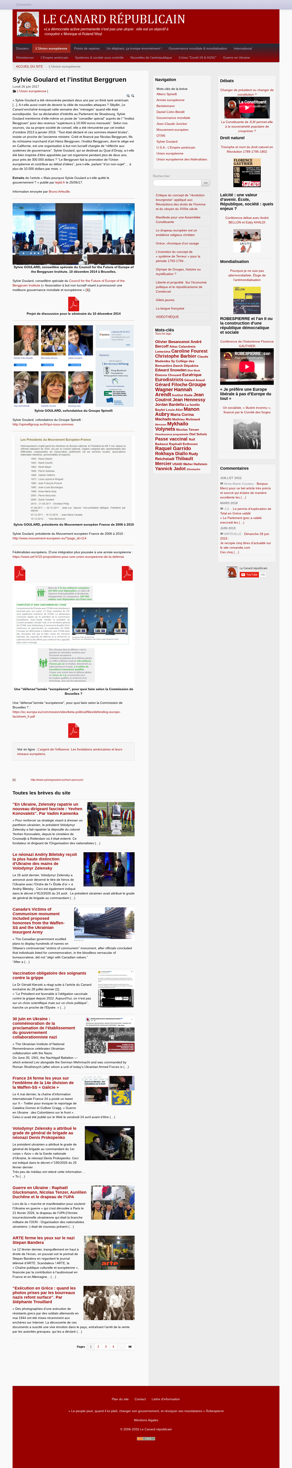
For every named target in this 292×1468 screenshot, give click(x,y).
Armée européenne (170, 100)
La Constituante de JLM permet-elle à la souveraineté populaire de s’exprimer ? (247, 126)
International (243, 48)
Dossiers (22, 48)
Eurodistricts (169, 379)
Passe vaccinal (172, 438)
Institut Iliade (182, 395)
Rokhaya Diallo (171, 453)
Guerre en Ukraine (236, 57)
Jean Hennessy (188, 399)
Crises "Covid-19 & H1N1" (197, 57)
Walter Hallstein (195, 464)
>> (206, 183)
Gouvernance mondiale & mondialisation (198, 48)
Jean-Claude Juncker (171, 124)
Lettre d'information (166, 1399)
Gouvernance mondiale (173, 118)
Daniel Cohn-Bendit (170, 112)
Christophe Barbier (175, 356)
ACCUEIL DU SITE (29, 66)
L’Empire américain (54, 57)
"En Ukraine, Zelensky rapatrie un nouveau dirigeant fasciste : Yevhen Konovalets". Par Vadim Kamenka (47, 809)
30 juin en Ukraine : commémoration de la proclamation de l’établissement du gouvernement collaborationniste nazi (44, 1028)
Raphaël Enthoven (183, 444)
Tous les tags (163, 333)
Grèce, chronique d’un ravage (177, 243)
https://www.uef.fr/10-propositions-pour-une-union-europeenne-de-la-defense (68, 556)
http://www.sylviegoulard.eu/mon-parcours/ (57, 779)
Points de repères (87, 48)
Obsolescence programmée (171, 434)
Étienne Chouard (168, 375)
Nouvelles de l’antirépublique (151, 57)
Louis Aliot (174, 410)
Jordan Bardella (169, 404)
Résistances (25, 57)
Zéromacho (193, 469)
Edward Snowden (171, 370)
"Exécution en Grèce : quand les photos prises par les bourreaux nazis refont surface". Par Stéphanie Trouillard (44, 1295)
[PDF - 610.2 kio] (73, 730)
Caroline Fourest (189, 351)
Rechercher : (162, 176)
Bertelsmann (165, 106)
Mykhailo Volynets (171, 426)
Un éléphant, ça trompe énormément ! (134, 48)
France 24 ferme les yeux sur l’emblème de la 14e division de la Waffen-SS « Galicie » (43, 1083)
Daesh (178, 365)
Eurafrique (191, 375)
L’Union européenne (51, 48)
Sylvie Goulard (166, 141)
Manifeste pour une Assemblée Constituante (178, 219)
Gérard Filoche (171, 384)
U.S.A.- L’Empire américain (175, 147)
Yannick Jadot (170, 468)
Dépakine (191, 365)
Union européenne (169, 153)
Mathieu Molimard (186, 419)
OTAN (160, 135)
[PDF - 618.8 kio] (127, 573)
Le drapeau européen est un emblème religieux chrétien (176, 232)
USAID (177, 464)
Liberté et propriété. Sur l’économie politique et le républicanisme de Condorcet (181, 286)
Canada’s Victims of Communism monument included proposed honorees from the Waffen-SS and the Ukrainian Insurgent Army (39, 920)
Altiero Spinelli (166, 94)
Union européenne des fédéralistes (181, 159)
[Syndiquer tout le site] (146, 1438)
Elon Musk (194, 370)
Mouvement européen (172, 129)
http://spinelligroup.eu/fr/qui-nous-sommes (43, 424)
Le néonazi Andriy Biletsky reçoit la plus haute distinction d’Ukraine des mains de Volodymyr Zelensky (45, 861)
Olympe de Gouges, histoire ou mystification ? (178, 271)
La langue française (170, 308)
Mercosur (160, 424)
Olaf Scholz (198, 434)
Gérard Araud (194, 380)
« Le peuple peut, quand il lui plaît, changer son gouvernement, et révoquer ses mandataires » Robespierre (146, 1411)
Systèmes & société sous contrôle (99, 57)
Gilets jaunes (165, 300)
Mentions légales (146, 1420)
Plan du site (120, 1399)
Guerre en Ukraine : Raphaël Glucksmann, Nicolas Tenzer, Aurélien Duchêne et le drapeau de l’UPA (49, 1192)
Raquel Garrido (173, 448)
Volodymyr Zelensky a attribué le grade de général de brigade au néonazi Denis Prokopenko (44, 1133)
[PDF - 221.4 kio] (20, 573)
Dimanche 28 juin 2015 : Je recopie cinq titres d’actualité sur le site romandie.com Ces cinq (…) (245, 543)
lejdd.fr (60, 182)
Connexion (23, 4)
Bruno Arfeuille (59, 191)
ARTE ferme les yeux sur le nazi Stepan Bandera (44, 1240)
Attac (173, 346)
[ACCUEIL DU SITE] (146, 24)
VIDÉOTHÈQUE (167, 317)
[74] (130, 1346)
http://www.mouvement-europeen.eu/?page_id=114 (49, 538)
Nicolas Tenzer (187, 429)
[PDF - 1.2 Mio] (73, 304)
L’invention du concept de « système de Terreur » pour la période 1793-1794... (178, 256)
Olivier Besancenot (172, 342)
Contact (140, 1399)
